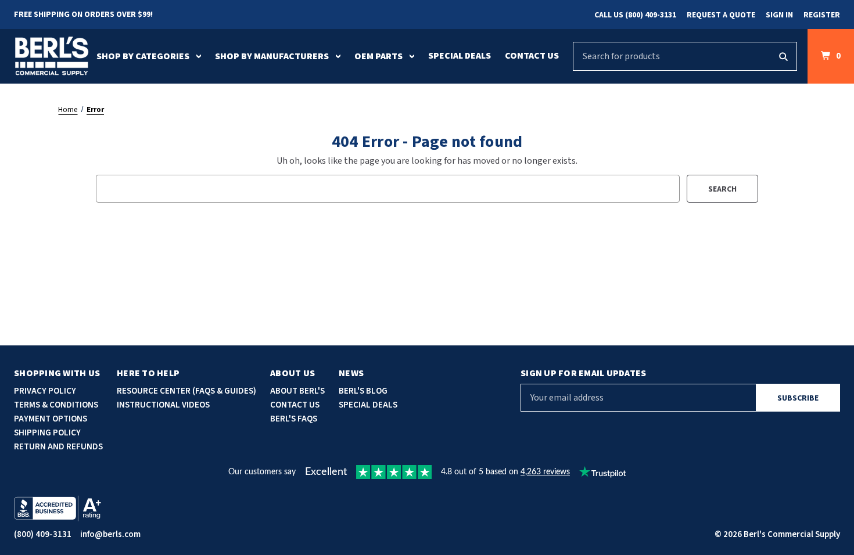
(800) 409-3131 (42, 534)
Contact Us (532, 55)
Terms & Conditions (56, 405)
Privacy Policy (45, 391)
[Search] (783, 56)
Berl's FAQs (293, 419)
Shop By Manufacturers (272, 56)
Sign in (779, 15)
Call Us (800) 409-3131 (635, 15)
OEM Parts (378, 56)
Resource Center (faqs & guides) (186, 391)
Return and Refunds (58, 447)
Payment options (50, 419)
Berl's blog (363, 391)
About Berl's (297, 391)
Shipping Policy (47, 433)
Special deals (368, 405)
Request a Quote (721, 15)
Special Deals (459, 55)
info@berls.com (110, 534)
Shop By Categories (142, 56)
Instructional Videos (163, 405)
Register (821, 15)
